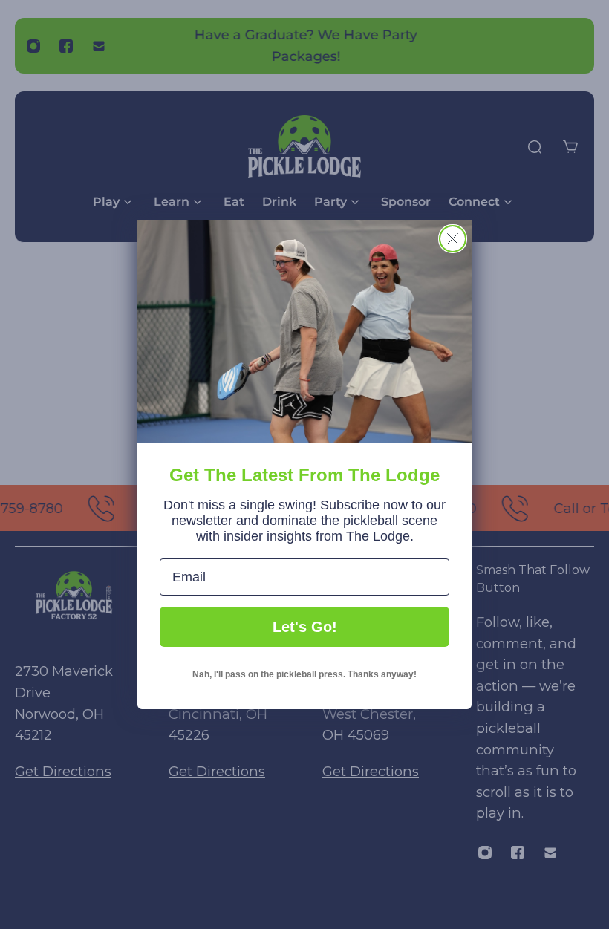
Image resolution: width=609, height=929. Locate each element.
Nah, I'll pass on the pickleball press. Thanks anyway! (304, 674)
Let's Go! (305, 627)
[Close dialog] (453, 239)
